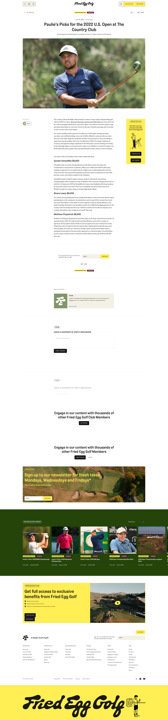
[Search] (33, 4)
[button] (140, 12)
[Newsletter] (29, 4)
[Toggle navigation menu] (25, 4)
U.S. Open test (101, 205)
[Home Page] (84, 4)
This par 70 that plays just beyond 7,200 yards (85, 122)
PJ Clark (71, 300)
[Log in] (121, 4)
